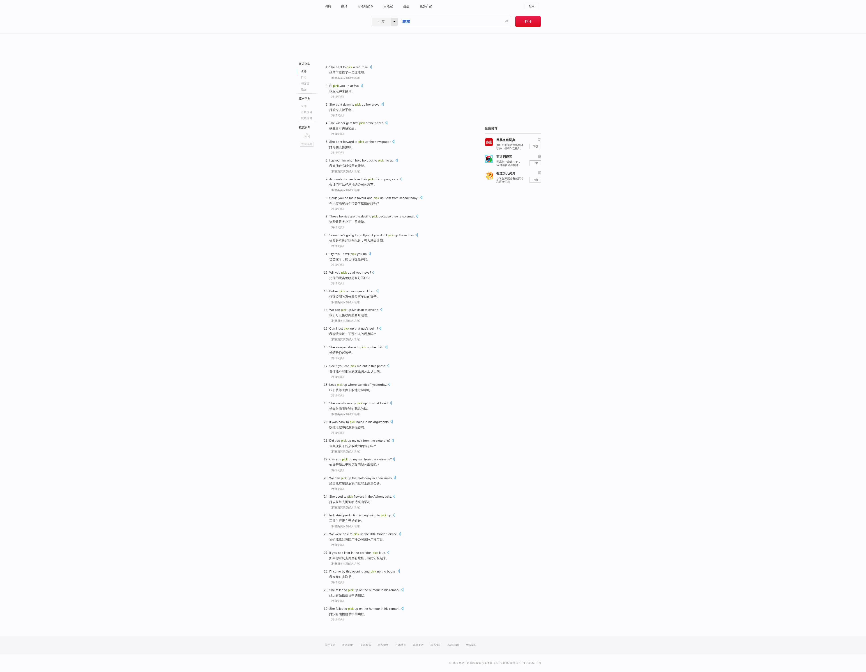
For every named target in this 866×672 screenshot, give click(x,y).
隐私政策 (475, 663)
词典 (328, 6)
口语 (303, 77)
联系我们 (436, 645)
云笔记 (388, 6)
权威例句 (305, 127)
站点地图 (453, 645)
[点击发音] (371, 67)
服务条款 (487, 663)
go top (307, 135)
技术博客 (400, 645)
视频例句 (306, 118)
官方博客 (383, 645)
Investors (347, 645)
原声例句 (305, 98)
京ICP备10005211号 (528, 663)
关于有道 (330, 645)
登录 (532, 6)
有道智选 (365, 645)
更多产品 (426, 6)
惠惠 (406, 6)
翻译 (344, 6)
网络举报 (471, 645)
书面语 (305, 83)
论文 (303, 89)
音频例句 (306, 112)
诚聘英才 (418, 645)
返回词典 (306, 144)
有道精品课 (365, 6)
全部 (303, 106)
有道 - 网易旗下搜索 (343, 21)
